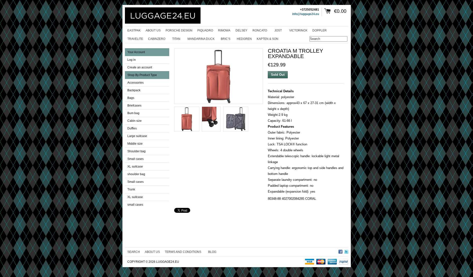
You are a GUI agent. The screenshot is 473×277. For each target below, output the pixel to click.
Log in (131, 60)
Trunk (131, 189)
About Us (152, 252)
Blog (212, 252)
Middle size (135, 143)
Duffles (132, 128)
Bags (130, 98)
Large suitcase (137, 136)
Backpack (133, 90)
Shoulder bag (136, 151)
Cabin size (134, 121)
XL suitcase (135, 166)
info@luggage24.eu (305, 14)
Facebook (340, 251)
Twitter (346, 251)
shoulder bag (136, 174)
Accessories (135, 82)
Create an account (139, 67)
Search (133, 252)
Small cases (135, 159)
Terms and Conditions (183, 252)
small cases (135, 204)
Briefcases (134, 105)
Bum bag (133, 113)
